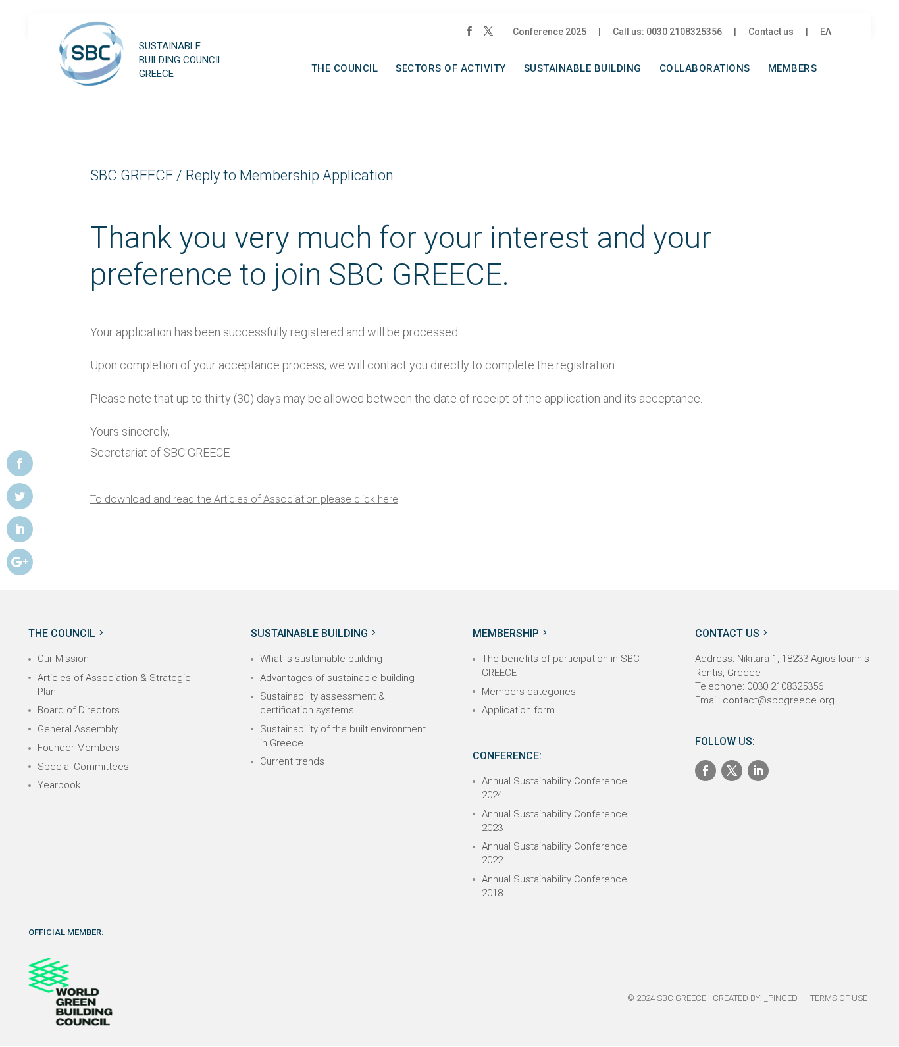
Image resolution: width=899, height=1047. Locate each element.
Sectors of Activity (451, 69)
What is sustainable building (321, 659)
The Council (344, 69)
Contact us (771, 32)
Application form (518, 710)
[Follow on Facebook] (705, 770)
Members (792, 69)
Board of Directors (79, 710)
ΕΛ (825, 32)
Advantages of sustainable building (337, 678)
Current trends (292, 761)
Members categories (529, 692)
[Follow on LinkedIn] (758, 770)
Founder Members (79, 747)
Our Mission (63, 659)
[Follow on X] (731, 770)
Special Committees (83, 767)
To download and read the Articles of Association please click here (244, 499)
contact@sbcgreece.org (779, 700)
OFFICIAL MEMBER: (65, 932)
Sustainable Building (583, 69)
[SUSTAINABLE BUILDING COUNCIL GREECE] (91, 64)
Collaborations (704, 69)
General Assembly (78, 729)
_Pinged (781, 998)
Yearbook (59, 785)
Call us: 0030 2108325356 (667, 32)
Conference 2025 (549, 32)
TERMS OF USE (838, 998)
